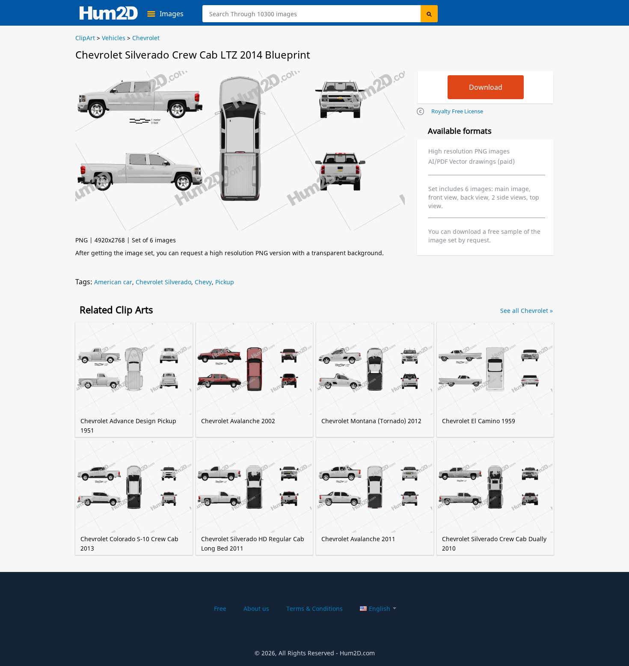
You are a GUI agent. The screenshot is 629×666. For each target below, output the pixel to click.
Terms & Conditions (314, 608)
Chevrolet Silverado (163, 282)
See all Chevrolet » (526, 310)
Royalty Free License (457, 111)
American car (113, 282)
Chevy (203, 282)
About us (256, 608)
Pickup (224, 282)
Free (220, 608)
